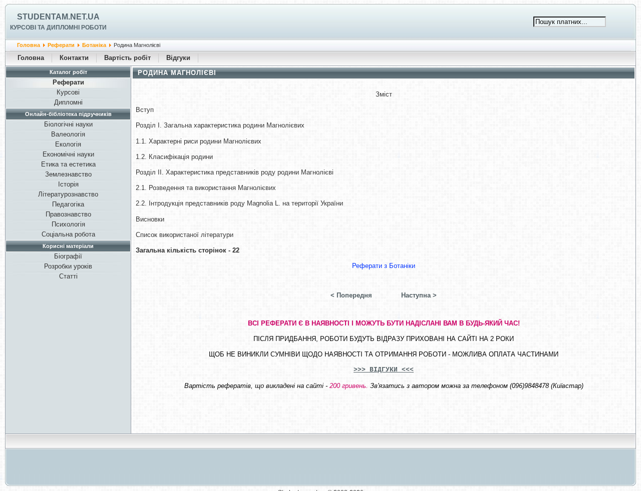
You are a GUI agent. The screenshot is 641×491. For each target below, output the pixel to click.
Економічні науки (68, 154)
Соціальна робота (68, 234)
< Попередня (351, 295)
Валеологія (68, 134)
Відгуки (178, 58)
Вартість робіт (127, 58)
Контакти (74, 58)
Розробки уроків (68, 266)
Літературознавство (68, 194)
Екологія (68, 144)
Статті (68, 276)
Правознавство (68, 214)
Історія (68, 184)
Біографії (68, 256)
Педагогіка (68, 204)
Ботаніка (94, 45)
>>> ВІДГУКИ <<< (384, 370)
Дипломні (68, 102)
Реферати (61, 45)
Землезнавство (68, 174)
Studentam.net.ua (58, 16)
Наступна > (419, 295)
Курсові (68, 92)
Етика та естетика (68, 164)
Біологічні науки (68, 124)
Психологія (68, 224)
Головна (28, 45)
